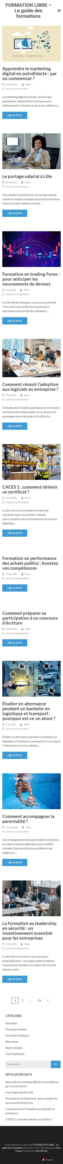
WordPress (42, 1151)
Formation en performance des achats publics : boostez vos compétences (30, 563)
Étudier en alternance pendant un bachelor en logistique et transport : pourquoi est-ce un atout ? (28, 711)
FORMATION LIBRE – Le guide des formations (29, 10)
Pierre (28, 84)
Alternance (11, 1041)
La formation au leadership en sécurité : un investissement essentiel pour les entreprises (29, 930)
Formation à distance (17, 1035)
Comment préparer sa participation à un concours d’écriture (30, 617)
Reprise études (13, 1047)
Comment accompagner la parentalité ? (28, 818)
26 (41, 1000)
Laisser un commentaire (17, 88)
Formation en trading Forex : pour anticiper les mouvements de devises (31, 278)
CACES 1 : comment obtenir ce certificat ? (30, 489)
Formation (11, 1023)
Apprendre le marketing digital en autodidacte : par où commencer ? (29, 73)
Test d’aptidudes (14, 1053)
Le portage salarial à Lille (27, 176)
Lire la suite (14, 115)
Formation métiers (16, 1029)
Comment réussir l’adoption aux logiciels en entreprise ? (30, 386)
